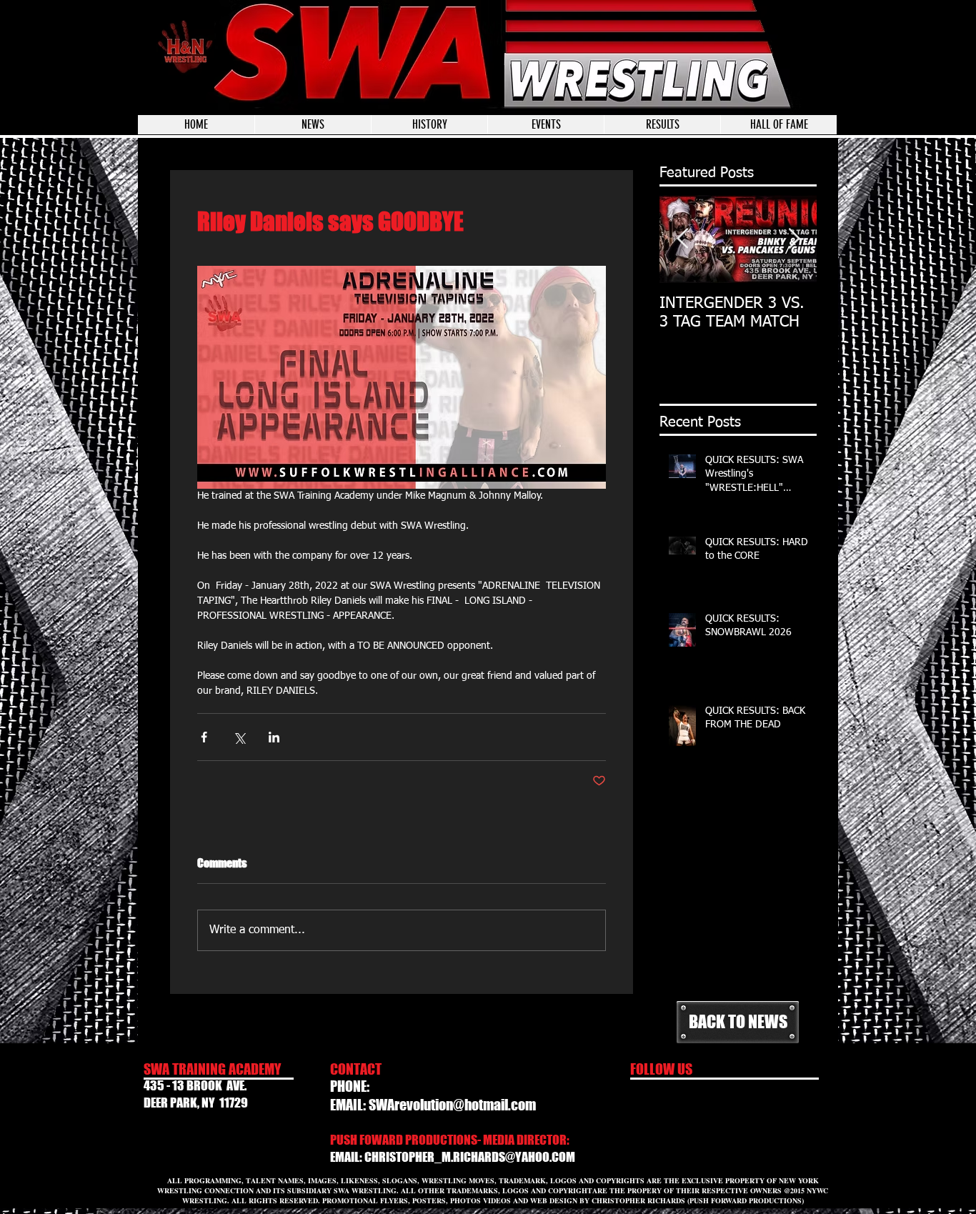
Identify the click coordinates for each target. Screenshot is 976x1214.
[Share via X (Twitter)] (239, 737)
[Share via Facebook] (204, 737)
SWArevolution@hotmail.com (452, 1104)
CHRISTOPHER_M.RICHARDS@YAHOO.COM (469, 1157)
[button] (545, 124)
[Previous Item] (682, 239)
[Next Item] (793, 239)
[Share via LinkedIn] (274, 737)
